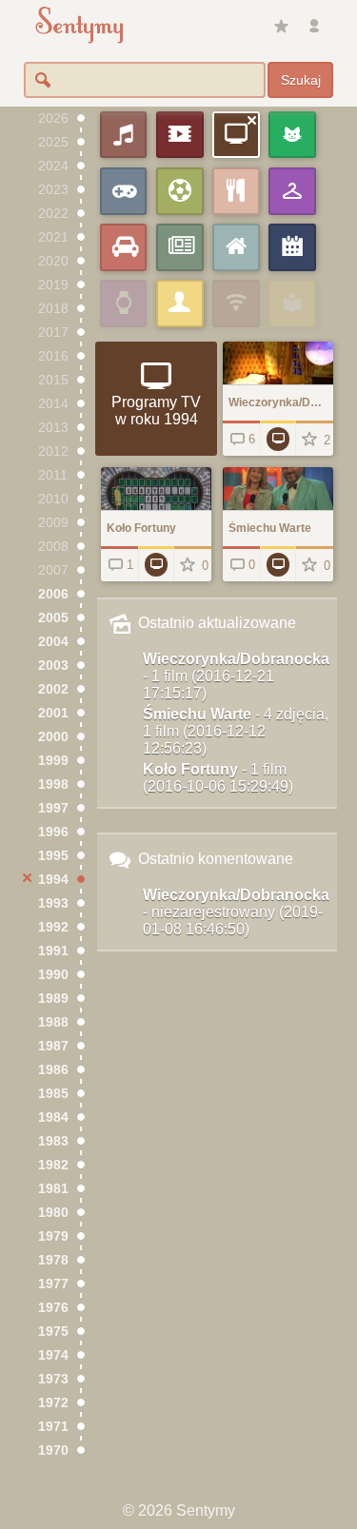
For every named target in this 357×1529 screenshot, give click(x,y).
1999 (53, 761)
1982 (53, 1165)
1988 (53, 1022)
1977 (53, 1284)
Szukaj (301, 80)
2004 (53, 642)
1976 (53, 1308)
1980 (53, 1213)
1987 (53, 1046)
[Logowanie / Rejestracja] (314, 26)
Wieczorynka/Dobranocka (236, 676)
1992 (53, 927)
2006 (53, 594)
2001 (53, 713)
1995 (53, 856)
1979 (53, 1236)
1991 (53, 951)
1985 (53, 1094)
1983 (53, 1141)
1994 (53, 879)
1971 (53, 1427)
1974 (53, 1355)
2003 (53, 665)
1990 (53, 975)
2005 (53, 618)
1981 (53, 1189)
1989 (53, 998)
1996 (53, 832)
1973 (53, 1379)
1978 (53, 1260)
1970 (53, 1450)
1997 (53, 808)
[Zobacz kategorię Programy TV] (278, 438)
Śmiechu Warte (235, 731)
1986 (53, 1070)
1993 (53, 903)
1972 (53, 1403)
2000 (53, 737)
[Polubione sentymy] (281, 26)
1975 (53, 1331)
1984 (53, 1117)
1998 (53, 784)
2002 (53, 689)
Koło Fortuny (218, 777)
